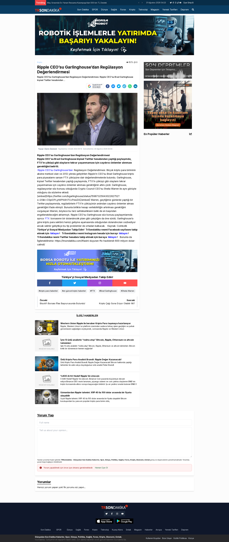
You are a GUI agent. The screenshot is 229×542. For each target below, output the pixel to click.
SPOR (95, 9)
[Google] (104, 521)
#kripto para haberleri (48, 291)
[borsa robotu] (114, 35)
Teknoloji (142, 9)
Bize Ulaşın (167, 538)
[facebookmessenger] (113, 86)
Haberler (149, 530)
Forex (123, 9)
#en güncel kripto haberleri (74, 291)
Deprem (185, 9)
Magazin (155, 9)
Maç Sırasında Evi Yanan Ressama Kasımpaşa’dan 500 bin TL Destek (77, 3)
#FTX (92, 291)
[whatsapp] (130, 86)
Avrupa (159, 530)
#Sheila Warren (127, 291)
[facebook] (108, 86)
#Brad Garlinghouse (108, 291)
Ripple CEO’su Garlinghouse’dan (55, 170)
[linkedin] (135, 86)
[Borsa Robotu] (87, 260)
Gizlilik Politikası (180, 538)
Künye (191, 538)
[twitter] (119, 86)
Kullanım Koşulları (153, 538)
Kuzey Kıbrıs (117, 530)
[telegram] (124, 86)
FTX (47, 218)
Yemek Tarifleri (169, 9)
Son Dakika (83, 9)
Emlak (128, 530)
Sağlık (114, 9)
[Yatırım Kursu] (168, 104)
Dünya (104, 9)
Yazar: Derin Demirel (47, 149)
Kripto (132, 9)
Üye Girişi (187, 2)
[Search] (193, 10)
